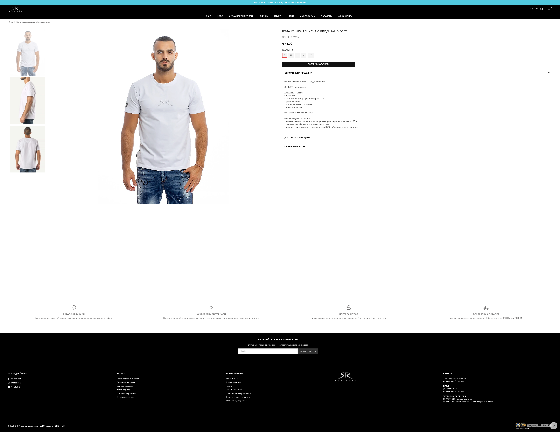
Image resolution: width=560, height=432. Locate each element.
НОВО (220, 16)
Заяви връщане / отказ (236, 400)
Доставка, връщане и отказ (238, 397)
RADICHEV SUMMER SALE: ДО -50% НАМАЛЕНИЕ (280, 2)
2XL (310, 55)
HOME (10, 22)
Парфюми (326, 16)
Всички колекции (233, 382)
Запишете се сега (308, 351)
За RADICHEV (232, 378)
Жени (263, 16)
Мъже (277, 16)
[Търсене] (531, 9)
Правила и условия (234, 389)
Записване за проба (126, 382)
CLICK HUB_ (60, 426)
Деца (291, 16)
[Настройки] (537, 9)
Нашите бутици (124, 389)
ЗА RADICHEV (345, 16)
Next (275, 116)
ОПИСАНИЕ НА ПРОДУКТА (298, 72)
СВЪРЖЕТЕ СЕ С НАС (296, 146)
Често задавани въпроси (128, 378)
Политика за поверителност (238, 393)
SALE (208, 16)
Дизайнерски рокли (241, 16)
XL (304, 55)
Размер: (287, 50)
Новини (229, 386)
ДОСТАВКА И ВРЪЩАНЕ (297, 137)
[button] (543, 9)
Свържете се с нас (125, 397)
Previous (51, 116)
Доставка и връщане (126, 393)
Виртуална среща (125, 386)
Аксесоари (307, 16)
